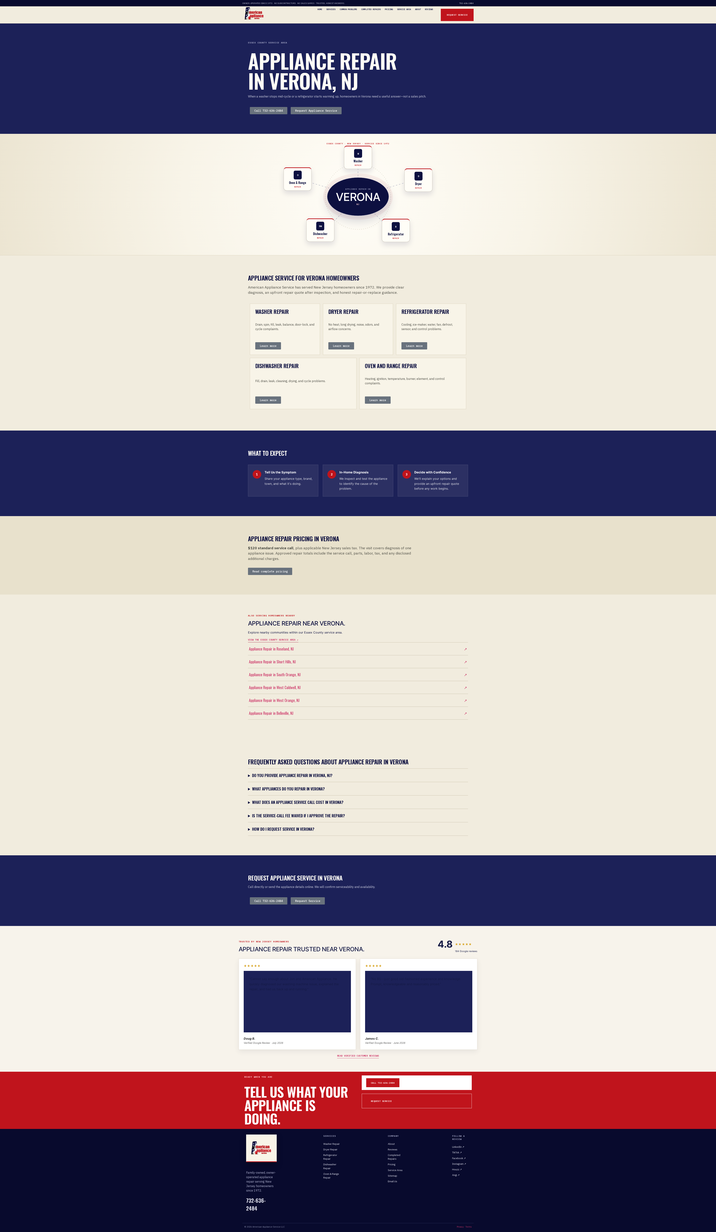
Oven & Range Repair (331, 1175)
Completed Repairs (371, 9)
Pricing (389, 9)
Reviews (429, 9)
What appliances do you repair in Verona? (288, 789)
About (418, 9)
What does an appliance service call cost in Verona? (297, 802)
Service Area (404, 9)
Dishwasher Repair (329, 1166)
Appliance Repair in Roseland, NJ (358, 649)
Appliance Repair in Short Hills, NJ (358, 661)
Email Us (392, 1181)
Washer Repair (331, 1144)
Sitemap (392, 1175)
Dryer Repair (330, 1149)
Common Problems (348, 9)
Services (331, 9)
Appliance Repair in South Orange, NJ (358, 674)
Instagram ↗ (459, 1163)
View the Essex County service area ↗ (273, 639)
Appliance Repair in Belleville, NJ (358, 713)
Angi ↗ (456, 1175)
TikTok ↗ (457, 1152)
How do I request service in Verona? (283, 829)
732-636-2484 (466, 3)
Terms (468, 1226)
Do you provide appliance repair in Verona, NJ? (292, 775)
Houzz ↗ (457, 1169)
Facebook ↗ (459, 1158)
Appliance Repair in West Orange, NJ (358, 700)
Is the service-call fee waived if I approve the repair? (298, 815)
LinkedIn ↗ (458, 1146)
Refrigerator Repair (330, 1156)
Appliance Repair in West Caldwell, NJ (358, 687)
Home (320, 9)
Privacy (460, 1226)
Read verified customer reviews (358, 1055)
